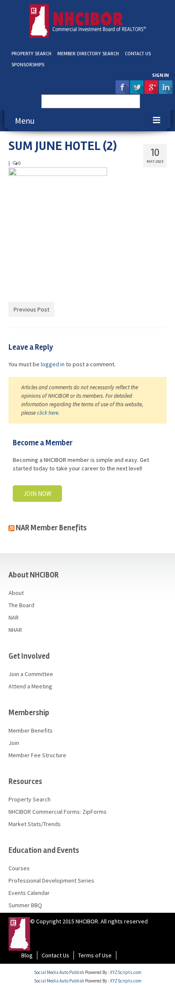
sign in (160, 75)
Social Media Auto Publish (59, 972)
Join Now (37, 494)
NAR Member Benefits (51, 527)
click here (47, 412)
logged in (53, 364)
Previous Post (31, 309)
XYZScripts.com (125, 972)
